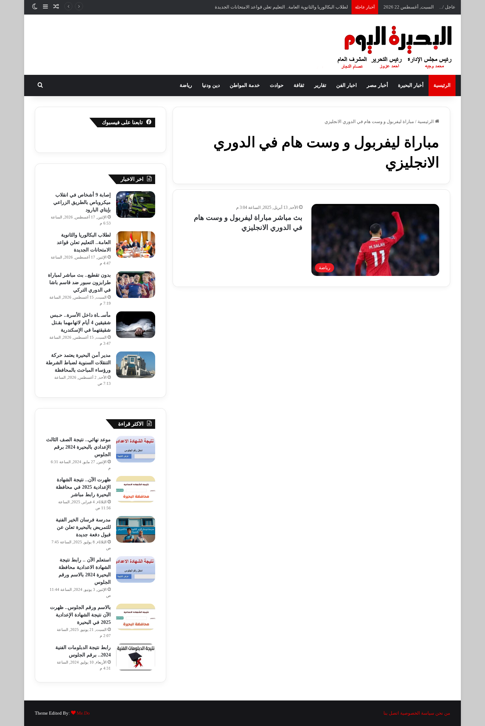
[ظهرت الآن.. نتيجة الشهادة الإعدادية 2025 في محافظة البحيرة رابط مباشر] (135, 489)
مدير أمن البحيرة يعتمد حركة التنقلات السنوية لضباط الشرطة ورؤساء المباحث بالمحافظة (78, 363)
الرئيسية (442, 85)
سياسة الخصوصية (417, 713)
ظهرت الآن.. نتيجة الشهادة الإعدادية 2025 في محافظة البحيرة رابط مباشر (83, 487)
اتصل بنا (391, 713)
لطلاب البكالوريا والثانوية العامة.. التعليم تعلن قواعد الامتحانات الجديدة (84, 242)
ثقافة (299, 85)
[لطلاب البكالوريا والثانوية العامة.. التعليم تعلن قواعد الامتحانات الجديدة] (135, 244)
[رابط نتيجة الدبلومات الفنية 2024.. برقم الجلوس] (135, 657)
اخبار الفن (346, 85)
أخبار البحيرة (411, 85)
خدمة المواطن (245, 85)
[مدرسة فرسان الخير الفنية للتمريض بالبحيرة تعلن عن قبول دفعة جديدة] (135, 529)
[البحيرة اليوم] (376, 44)
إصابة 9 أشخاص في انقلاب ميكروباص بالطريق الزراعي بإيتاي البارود (82, 202)
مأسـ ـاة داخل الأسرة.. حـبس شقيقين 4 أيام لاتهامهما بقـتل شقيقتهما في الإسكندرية (80, 322)
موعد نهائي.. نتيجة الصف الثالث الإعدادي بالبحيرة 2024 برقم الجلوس (78, 447)
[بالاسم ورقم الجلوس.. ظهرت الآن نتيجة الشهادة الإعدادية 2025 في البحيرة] (135, 617)
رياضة (186, 85)
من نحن (442, 713)
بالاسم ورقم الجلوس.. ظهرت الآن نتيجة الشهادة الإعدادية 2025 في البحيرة (80, 615)
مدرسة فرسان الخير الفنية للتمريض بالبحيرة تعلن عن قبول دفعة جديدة (83, 527)
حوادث (277, 85)
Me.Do (83, 713)
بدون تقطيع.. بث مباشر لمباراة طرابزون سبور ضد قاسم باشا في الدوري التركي (79, 282)
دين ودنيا (211, 85)
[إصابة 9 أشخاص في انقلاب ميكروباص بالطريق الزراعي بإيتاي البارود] (135, 204)
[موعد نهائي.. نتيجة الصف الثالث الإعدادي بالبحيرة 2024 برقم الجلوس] (135, 449)
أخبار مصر (377, 85)
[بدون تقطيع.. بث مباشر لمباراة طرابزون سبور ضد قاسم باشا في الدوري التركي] (135, 284)
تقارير (320, 85)
